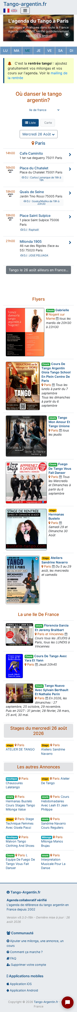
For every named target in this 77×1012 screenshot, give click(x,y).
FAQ (12, 958)
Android (47, 36)
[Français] (6, 10)
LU (5, 50)
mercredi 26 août (37, 134)
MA (16, 50)
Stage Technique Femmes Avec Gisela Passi (20, 823)
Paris (40, 143)
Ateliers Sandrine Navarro (53, 749)
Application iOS (20, 984)
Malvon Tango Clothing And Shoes (20, 841)
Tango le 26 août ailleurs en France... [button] (38, 270)
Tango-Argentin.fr (46, 1002)
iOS (36, 36)
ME (27, 50)
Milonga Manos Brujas (52, 841)
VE (49, 50)
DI (71, 50)
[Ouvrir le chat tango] (68, 1002)
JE (39, 50)
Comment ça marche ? (26, 952)
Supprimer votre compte (28, 964)
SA (60, 50)
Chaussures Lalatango (17, 783)
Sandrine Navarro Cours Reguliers (53, 823)
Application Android (23, 990)
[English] (14, 10)
